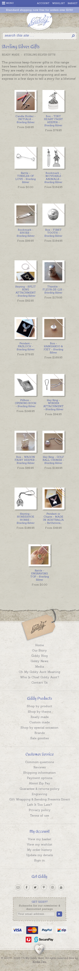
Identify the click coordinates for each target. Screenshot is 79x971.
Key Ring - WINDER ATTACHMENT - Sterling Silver (53, 404)
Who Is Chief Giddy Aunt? (39, 677)
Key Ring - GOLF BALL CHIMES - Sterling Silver (53, 460)
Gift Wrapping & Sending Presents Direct (39, 799)
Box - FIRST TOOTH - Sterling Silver (53, 233)
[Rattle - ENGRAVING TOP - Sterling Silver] (39, 555)
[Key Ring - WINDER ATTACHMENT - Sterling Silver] (53, 385)
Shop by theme (39, 711)
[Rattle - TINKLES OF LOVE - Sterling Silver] (26, 158)
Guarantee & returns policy (40, 789)
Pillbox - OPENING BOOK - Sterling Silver (25, 403)
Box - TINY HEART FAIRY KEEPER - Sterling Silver (53, 121)
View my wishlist (39, 844)
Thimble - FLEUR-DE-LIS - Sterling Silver (53, 289)
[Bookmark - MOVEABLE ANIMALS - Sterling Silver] (53, 158)
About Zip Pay (39, 783)
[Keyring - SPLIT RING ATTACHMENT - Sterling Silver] (26, 271)
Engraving (39, 794)
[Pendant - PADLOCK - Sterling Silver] (26, 328)
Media (39, 666)
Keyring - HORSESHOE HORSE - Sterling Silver (26, 518)
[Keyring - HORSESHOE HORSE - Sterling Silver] (26, 499)
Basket (73, 3)
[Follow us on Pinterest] (44, 887)
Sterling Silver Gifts (39, 54)
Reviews (39, 767)
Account (43, 3)
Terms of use (39, 815)
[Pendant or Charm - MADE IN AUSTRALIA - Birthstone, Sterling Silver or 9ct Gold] (53, 499)
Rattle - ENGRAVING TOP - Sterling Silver (39, 575)
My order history (39, 850)
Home (39, 645)
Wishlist (58, 3)
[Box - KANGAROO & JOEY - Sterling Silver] (53, 328)
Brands (39, 733)
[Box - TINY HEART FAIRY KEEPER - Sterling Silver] (53, 101)
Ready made (39, 717)
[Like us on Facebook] (27, 887)
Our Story (39, 650)
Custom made (39, 722)
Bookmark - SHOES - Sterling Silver (26, 233)
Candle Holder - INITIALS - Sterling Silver (25, 119)
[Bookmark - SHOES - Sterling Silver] (26, 215)
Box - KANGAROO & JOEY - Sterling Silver (53, 348)
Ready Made (10, 54)
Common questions (39, 762)
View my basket (39, 839)
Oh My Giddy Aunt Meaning (39, 672)
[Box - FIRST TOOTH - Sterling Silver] (53, 215)
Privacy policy (40, 810)
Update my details (39, 855)
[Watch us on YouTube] (61, 887)
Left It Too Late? (39, 804)
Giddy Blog (39, 656)
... (53, 518)
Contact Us (39, 682)
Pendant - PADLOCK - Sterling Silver (26, 346)
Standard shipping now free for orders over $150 (39, 10)
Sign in (39, 860)
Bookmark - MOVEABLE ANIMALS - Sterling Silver (53, 177)
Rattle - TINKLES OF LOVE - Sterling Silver (25, 177)
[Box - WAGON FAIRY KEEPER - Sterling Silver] (26, 442)
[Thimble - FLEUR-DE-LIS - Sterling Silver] (53, 271)
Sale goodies (39, 738)
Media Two (39, 961)
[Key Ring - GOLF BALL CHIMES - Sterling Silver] (53, 442)
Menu (10, 3)
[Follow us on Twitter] (35, 887)
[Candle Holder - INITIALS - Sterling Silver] (26, 101)
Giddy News (39, 661)
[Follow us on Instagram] (52, 887)
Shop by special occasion (39, 727)
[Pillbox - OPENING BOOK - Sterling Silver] (26, 385)
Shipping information (39, 772)
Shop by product (39, 706)
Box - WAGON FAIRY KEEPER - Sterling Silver (26, 460)
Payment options (39, 778)
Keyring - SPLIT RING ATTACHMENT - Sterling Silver (25, 291)
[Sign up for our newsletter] (18, 887)
